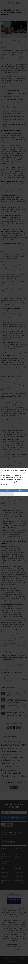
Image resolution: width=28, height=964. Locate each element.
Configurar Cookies (7, 494)
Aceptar (7, 490)
